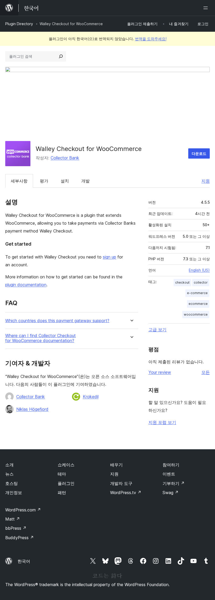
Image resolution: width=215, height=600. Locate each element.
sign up (109, 257)
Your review (159, 372)
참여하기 (171, 464)
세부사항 (19, 180)
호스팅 (11, 483)
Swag (171, 492)
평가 (44, 180)
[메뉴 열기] (206, 8)
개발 (85, 180)
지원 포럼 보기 (162, 422)
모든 (205, 372)
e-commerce (197, 293)
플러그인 (66, 483)
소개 (9, 464)
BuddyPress (19, 537)
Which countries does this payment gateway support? (57, 320)
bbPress (15, 528)
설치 (65, 180)
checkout (182, 282)
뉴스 (9, 474)
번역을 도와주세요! (150, 38)
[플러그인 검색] (61, 56)
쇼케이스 (66, 464)
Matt (12, 519)
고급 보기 (157, 329)
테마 (62, 474)
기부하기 (174, 483)
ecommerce (198, 304)
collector (201, 282)
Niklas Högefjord (32, 409)
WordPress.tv (125, 492)
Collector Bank (65, 157)
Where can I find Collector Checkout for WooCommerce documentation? (40, 338)
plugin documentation (25, 284)
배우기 (116, 464)
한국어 (24, 561)
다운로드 (199, 153)
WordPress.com (23, 509)
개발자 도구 (121, 483)
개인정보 (13, 492)
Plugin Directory (19, 23)
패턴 (62, 492)
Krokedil (91, 396)
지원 (205, 180)
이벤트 (169, 474)
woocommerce (196, 314)
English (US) (199, 270)
